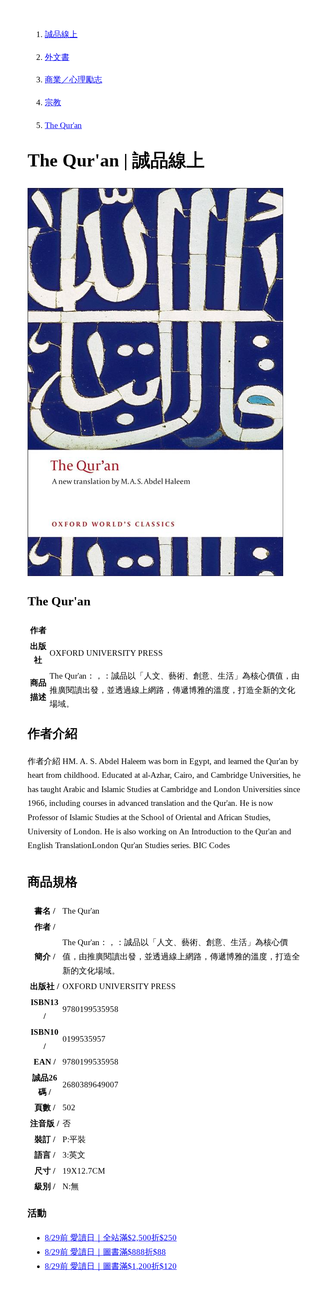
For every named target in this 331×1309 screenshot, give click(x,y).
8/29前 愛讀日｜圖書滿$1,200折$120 (111, 1266)
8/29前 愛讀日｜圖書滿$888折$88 (105, 1251)
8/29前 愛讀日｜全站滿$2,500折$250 (111, 1237)
